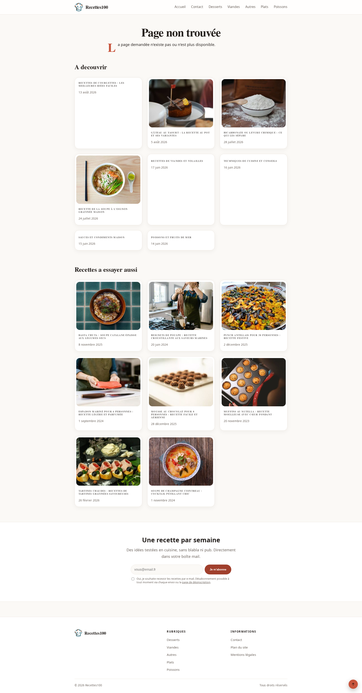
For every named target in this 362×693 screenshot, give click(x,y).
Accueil (180, 6)
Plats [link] (170, 662)
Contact (197, 6)
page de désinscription (196, 582)
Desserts (215, 6)
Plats (264, 6)
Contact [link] (236, 640)
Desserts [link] (173, 640)
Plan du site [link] (239, 647)
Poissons (280, 6)
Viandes (234, 6)
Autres (250, 6)
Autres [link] (171, 654)
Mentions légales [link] (243, 654)
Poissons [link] (173, 669)
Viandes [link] (172, 647)
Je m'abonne (218, 569)
